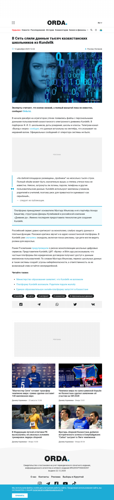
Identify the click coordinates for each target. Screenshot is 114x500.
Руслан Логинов (94, 49)
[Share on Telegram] (39, 304)
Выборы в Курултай (73, 477)
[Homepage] (57, 22)
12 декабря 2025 (22, 49)
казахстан (60, 296)
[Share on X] (75, 304)
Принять (19, 495)
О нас (33, 477)
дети (31, 296)
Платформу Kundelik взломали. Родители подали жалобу (45, 284)
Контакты (44, 477)
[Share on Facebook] (21, 304)
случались (31, 237)
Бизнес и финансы (77, 30)
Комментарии (61, 30)
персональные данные (82, 296)
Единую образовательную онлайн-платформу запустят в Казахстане (52, 289)
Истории (50, 30)
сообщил (34, 128)
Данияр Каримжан (19, 400)
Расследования (38, 30)
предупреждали (40, 248)
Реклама (55, 477)
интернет (44, 296)
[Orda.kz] (57, 462)
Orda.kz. (27, 111)
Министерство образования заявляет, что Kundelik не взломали (49, 279)
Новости (25, 30)
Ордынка (16, 30)
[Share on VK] (93, 304)
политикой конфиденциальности (48, 490)
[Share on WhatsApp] (57, 304)
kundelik (19, 296)
